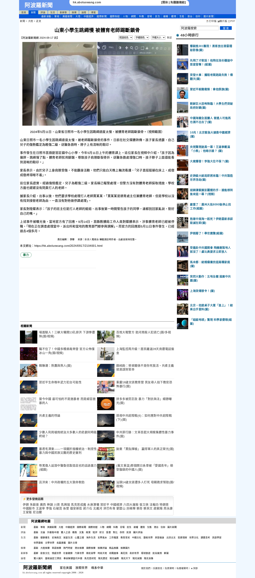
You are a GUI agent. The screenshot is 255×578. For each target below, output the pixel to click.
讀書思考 (205, 537)
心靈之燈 (79, 537)
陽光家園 (137, 558)
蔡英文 (148, 508)
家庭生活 (68, 537)
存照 (122, 532)
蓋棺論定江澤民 (53, 558)
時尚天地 (102, 553)
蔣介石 (87, 508)
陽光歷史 (103, 558)
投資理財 (182, 537)
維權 (165, 16)
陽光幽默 (114, 558)
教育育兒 (125, 537)
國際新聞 (102, 16)
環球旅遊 (145, 553)
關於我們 (146, 568)
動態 (74, 532)
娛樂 (74, 12)
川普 (57, 504)
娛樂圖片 (125, 548)
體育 (173, 16)
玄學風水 (102, 537)
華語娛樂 (56, 548)
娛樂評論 (102, 548)
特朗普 (164, 504)
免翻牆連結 (177, 2)
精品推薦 (113, 548)
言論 (42, 532)
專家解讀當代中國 (72, 558)
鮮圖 (166, 553)
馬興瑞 (65, 504)
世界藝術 (38, 542)
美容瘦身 (159, 537)
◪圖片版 (222, 21)
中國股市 (29, 508)
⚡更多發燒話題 (33, 498)
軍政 (56, 16)
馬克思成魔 (78, 504)
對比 (115, 532)
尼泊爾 (37, 512)
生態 (181, 16)
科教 (141, 16)
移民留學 (91, 553)
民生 (157, 16)
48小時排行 (189, 35)
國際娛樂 (91, 548)
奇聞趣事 (113, 553)
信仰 (198, 16)
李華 (72, 239)
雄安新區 (76, 508)
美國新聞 (67, 16)
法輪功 (154, 504)
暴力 (26, 254)
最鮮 (36, 553)
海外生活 (91, 537)
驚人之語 (65, 532)
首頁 (23, 12)
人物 (125, 16)
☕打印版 (211, 21)
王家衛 (27, 512)
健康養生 (45, 537)
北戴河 (97, 508)
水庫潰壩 (93, 504)
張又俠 (144, 504)
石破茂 (57, 508)
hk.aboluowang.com (87, 2)
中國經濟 (89, 16)
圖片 (208, 16)
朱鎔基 (34, 504)
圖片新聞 (172, 527)
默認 (169, 37)
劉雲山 (121, 508)
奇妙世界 (134, 553)
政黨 (88, 532)
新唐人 (88, 239)
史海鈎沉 (56, 537)
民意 (128, 532)
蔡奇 (140, 508)
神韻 (50, 504)
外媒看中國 (53, 532)
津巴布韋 (109, 508)
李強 (49, 508)
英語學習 (217, 537)
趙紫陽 (158, 508)
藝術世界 (148, 537)
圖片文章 (72, 542)
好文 (101, 532)
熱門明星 (68, 548)
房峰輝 (131, 508)
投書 (108, 532)
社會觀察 (68, 553)
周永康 (168, 508)
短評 (95, 532)
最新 (46, 16)
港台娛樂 (79, 548)
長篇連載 (61, 542)
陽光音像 (148, 558)
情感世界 (56, 553)
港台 (189, 16)
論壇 (84, 12)
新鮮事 (63, 12)
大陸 (77, 16)
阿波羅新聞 (39, 5)
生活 (52, 12)
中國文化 (136, 537)
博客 (93, 12)
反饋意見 (157, 568)
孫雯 (66, 508)
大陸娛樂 (45, 548)
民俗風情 (157, 553)
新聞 (33, 12)
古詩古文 (171, 537)
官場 (149, 16)
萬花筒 (124, 553)
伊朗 (26, 504)
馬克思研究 (90, 558)
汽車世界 (79, 553)
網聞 (133, 16)
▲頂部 (194, 568)
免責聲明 (169, 568)
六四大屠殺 (131, 504)
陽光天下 (125, 558)
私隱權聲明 (182, 568)
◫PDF (231, 21)
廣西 (43, 504)
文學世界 (49, 542)
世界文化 (194, 537)
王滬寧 (40, 508)
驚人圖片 (38, 558)
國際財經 (115, 16)
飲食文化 (45, 553)
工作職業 (113, 537)
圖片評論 (138, 532)
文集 (81, 532)
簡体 (165, 2)
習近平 (104, 504)
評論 (43, 12)
